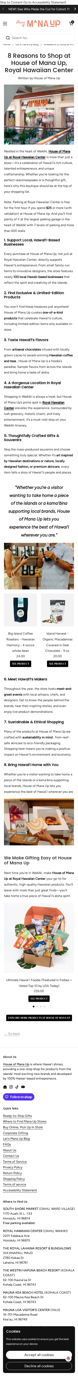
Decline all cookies (39, 1366)
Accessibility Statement (20, 1190)
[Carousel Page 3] (41, 1006)
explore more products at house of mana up (39, 1018)
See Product (20, 663)
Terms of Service (15, 1162)
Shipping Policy (14, 1179)
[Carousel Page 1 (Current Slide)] (33, 1006)
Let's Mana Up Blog (16, 1139)
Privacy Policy (12, 1167)
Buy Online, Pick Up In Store (23, 1127)
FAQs (7, 1144)
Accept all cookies (39, 1355)
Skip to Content (11, 2)
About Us (9, 1150)
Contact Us (11, 1156)
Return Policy (12, 1173)
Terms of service (14, 1184)
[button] (71, 24)
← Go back (12, 1033)
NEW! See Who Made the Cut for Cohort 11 (39, 9)
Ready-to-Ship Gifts (17, 1116)
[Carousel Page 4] (44, 1006)
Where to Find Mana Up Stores (24, 1121)
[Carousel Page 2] (37, 1006)
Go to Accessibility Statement (44, 2)
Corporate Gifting (15, 1133)
